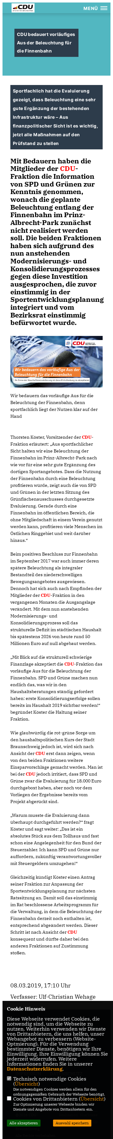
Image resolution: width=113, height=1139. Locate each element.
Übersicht (26, 1084)
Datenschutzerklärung (34, 1069)
